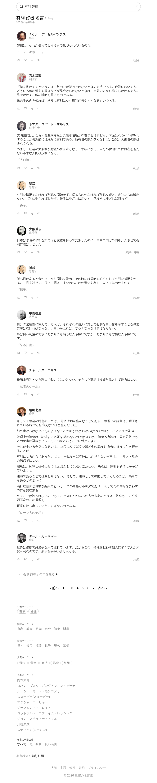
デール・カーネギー (43, 536)
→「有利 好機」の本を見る (36, 574)
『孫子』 (23, 205)
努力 (29, 645)
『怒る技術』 (26, 345)
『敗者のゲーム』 (29, 386)
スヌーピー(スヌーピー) (33, 696)
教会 (29, 628)
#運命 (136, 60)
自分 (48, 628)
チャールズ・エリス (43, 370)
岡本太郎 (23, 680)
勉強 (66, 645)
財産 (66, 628)
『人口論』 (24, 160)
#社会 (136, 168)
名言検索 (22, 756)
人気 (54, 767)
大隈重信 (35, 229)
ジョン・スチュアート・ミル (37, 718)
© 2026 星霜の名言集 (78, 775)
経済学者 (34, 127)
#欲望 (136, 559)
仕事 (48, 645)
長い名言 (51, 744)
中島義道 (35, 313)
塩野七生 (35, 410)
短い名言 (35, 744)
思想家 (33, 187)
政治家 (33, 232)
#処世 (136, 297)
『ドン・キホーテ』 (30, 52)
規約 (81, 767)
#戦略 (136, 213)
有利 (22, 611)
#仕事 (136, 353)
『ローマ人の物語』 (30, 512)
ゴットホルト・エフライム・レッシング (44, 713)
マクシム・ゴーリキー (32, 702)
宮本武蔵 (35, 75)
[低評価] (25, 60)
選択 (22, 663)
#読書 (136, 108)
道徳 (39, 645)
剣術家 (33, 79)
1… (65, 588)
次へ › (102, 588)
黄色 (33, 663)
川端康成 (23, 724)
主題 (63, 767)
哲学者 (33, 316)
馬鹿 (56, 663)
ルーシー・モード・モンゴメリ (38, 691)
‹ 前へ (54, 588)
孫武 (32, 183)
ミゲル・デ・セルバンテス (47, 34)
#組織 (136, 521)
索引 (72, 767)
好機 (33, 611)
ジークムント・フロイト (34, 707)
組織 (39, 628)
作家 (31, 37)
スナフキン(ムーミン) (32, 729)
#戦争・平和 (132, 252)
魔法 (45, 663)
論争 (57, 628)
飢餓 (67, 663)
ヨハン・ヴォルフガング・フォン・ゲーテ (46, 685)
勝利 (57, 645)
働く (20, 645)
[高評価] (18, 60)
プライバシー (97, 767)
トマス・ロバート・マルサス (49, 124)
